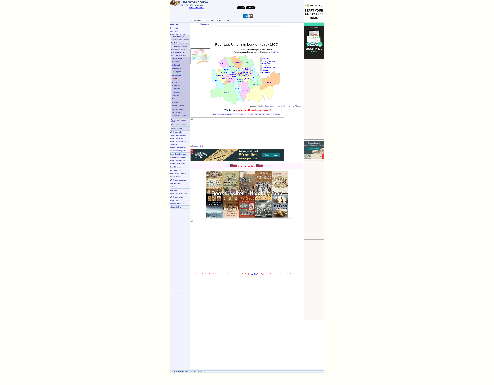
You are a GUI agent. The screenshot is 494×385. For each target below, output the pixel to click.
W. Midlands (176, 92)
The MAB (173, 144)
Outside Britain (176, 128)
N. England (176, 65)
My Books (198, 20)
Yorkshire (175, 95)
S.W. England (176, 75)
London (174, 78)
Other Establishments (178, 154)
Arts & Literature (176, 170)
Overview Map (177, 58)
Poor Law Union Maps (179, 56)
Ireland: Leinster (178, 106)
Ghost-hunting (175, 204)
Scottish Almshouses (178, 52)
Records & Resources (178, 173)
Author (226, 20)
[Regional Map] (219, 114)
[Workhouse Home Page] (269, 114)
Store (205, 20)
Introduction (174, 28)
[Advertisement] (314, 100)
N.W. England (176, 68)
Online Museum (176, 183)
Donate (211, 20)
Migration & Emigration (178, 157)
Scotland (175, 102)
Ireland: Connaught (179, 116)
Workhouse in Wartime (178, 193)
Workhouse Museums (178, 180)
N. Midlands (176, 85)
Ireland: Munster (178, 109)
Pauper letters (175, 176)
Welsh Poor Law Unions (179, 43)
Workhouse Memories (178, 160)
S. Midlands (176, 89)
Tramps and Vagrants (178, 151)
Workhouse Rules (176, 138)
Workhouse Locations (178, 34)
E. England (175, 61)
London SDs (176, 82)
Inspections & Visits (177, 163)
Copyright (219, 20)
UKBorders (298, 106)
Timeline (173, 187)
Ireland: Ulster (177, 112)
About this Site (175, 207)
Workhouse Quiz (176, 200)
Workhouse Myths (176, 197)
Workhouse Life (176, 132)
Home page (174, 24)
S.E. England (176, 72)
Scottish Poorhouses (178, 49)
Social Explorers (176, 167)
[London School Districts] (237, 114)
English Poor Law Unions (180, 40)
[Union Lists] (253, 114)
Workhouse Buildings (178, 141)
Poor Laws (174, 31)
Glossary (173, 190)
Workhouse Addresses (179, 125)
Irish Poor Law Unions (179, 46)
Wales (174, 99)
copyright (254, 274)
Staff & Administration (178, 135)
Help (191, 20)
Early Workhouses (177, 37)
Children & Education (178, 148)
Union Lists (273, 52)
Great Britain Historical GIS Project (278, 106)
